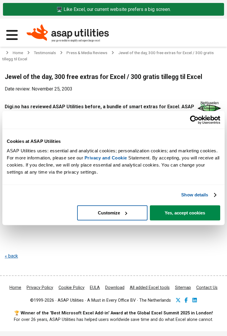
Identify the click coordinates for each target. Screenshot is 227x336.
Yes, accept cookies (185, 212)
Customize (109, 212)
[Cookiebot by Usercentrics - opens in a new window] (194, 119)
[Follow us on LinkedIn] (194, 300)
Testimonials (45, 52)
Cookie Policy (72, 287)
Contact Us (207, 287)
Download (114, 287)
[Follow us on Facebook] (186, 300)
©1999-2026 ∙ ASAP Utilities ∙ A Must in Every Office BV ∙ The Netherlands (100, 300)
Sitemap (183, 287)
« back (11, 256)
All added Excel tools (150, 287)
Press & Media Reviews (87, 52)
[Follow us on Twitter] (177, 300)
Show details (194, 194)
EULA (95, 287)
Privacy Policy (40, 287)
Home (18, 52)
